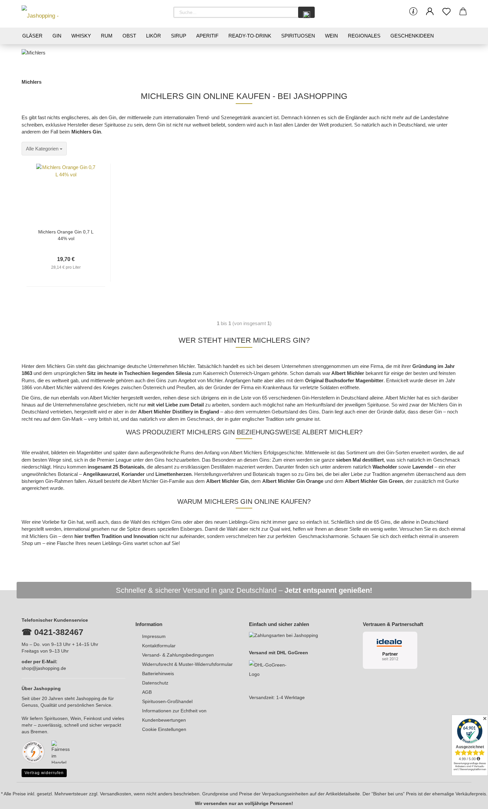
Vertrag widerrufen (44, 772)
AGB (147, 692)
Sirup (178, 36)
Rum (107, 36)
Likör (153, 36)
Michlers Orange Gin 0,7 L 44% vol (66, 234)
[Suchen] (306, 12)
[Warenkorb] (463, 11)
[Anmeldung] (430, 11)
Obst (129, 36)
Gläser (32, 36)
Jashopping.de (91, 698)
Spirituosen (298, 36)
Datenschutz (155, 682)
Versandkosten (115, 793)
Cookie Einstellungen (164, 729)
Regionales (364, 36)
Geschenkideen (412, 36)
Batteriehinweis (158, 673)
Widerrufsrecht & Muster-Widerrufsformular (187, 664)
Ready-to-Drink (249, 36)
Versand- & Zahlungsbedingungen (178, 655)
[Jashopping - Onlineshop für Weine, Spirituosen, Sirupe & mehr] (51, 14)
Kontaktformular (159, 645)
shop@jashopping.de (44, 668)
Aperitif (207, 36)
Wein (331, 36)
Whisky (81, 36)
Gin (56, 36)
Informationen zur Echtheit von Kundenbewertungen (174, 715)
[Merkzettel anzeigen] (446, 11)
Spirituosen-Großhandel (167, 701)
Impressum (154, 636)
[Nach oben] (470, 799)
